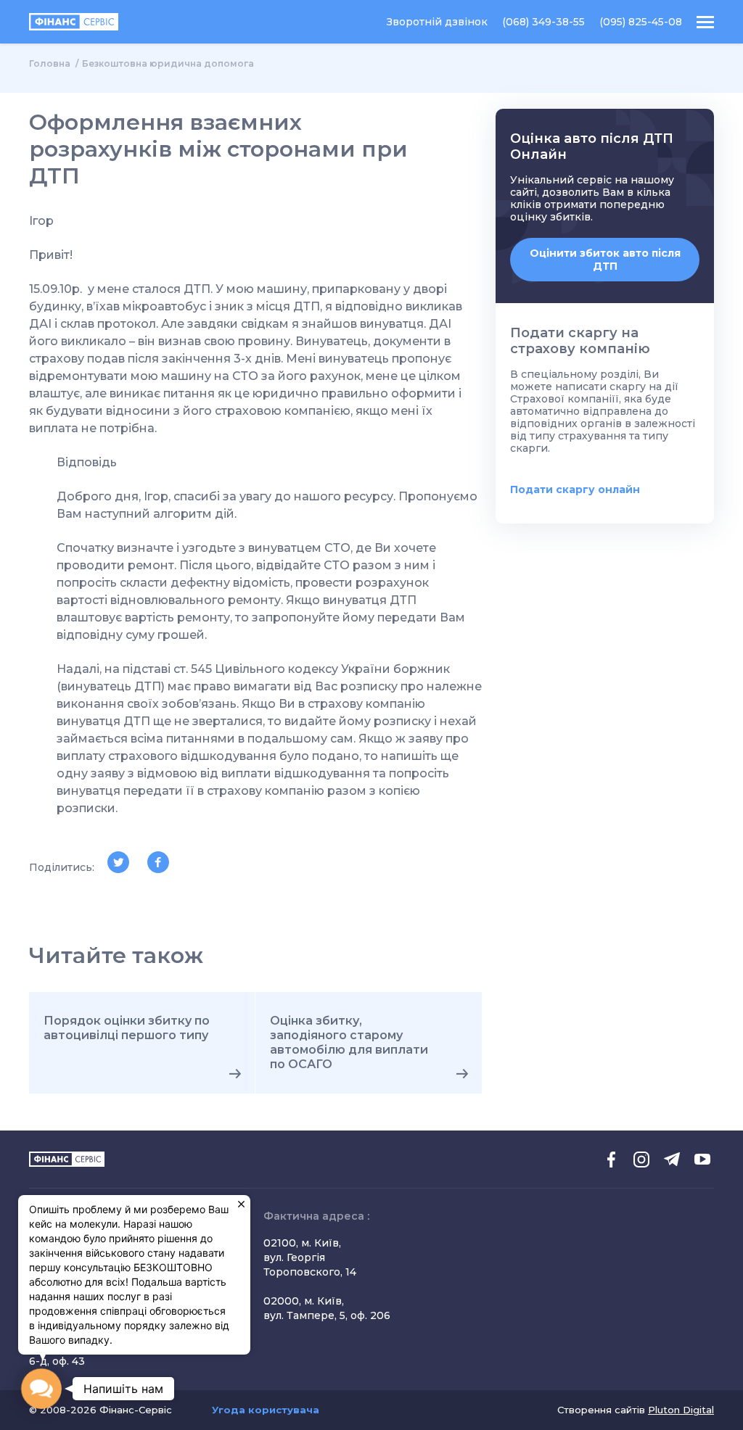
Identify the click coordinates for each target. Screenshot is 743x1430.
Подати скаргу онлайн (575, 489)
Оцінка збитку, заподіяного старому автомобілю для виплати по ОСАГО (349, 1042)
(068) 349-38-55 (543, 22)
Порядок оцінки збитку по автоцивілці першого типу (127, 1028)
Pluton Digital (681, 1409)
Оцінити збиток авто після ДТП (605, 260)
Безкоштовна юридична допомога (168, 63)
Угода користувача (265, 1410)
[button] (41, 1388)
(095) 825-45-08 (640, 22)
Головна (49, 63)
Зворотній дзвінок (437, 22)
